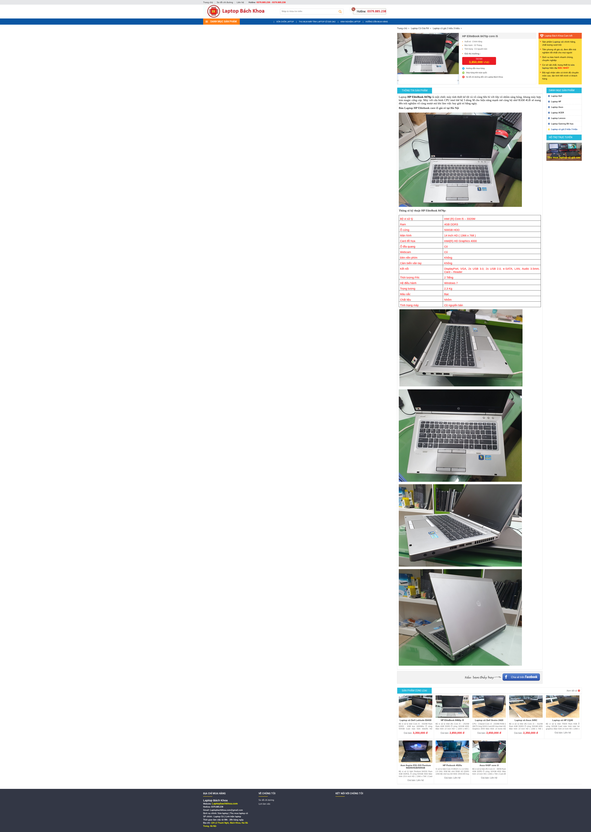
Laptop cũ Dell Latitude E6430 (415, 720)
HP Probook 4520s (452, 765)
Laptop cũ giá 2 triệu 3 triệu (564, 129)
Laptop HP (556, 101)
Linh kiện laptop (233, 816)
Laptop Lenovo (558, 118)
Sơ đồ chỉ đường (225, 2)
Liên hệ (240, 2)
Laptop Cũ (219, 816)
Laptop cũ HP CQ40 (562, 720)
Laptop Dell (556, 96)
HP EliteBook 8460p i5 (452, 720)
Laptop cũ (558, 42)
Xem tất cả (572, 690)
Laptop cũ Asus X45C (526, 720)
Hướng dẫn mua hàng (377, 21)
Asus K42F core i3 (489, 765)
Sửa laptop (223, 813)
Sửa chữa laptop (285, 21)
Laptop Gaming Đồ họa (562, 124)
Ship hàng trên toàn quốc (476, 73)
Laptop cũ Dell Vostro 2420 (489, 720)
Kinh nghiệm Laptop (350, 21)
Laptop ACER (557, 113)
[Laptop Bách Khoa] (295, 17)
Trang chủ (208, 2)
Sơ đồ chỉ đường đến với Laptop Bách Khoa (484, 77)
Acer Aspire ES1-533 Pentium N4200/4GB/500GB (415, 766)
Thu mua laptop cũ (239, 813)
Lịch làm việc (264, 804)
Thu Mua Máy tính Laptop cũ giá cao (317, 21)
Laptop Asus (557, 107)
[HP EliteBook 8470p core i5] (428, 53)
